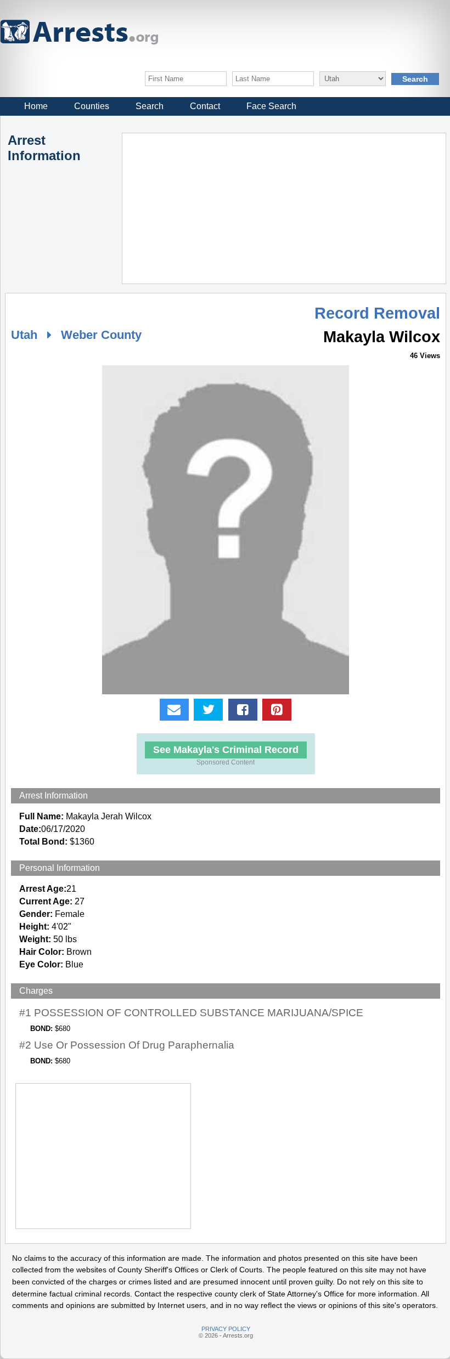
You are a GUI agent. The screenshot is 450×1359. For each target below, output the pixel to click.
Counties (91, 106)
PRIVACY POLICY (225, 1329)
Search (150, 106)
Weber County (101, 335)
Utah (24, 335)
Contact (205, 106)
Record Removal (377, 313)
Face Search (271, 106)
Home (36, 106)
